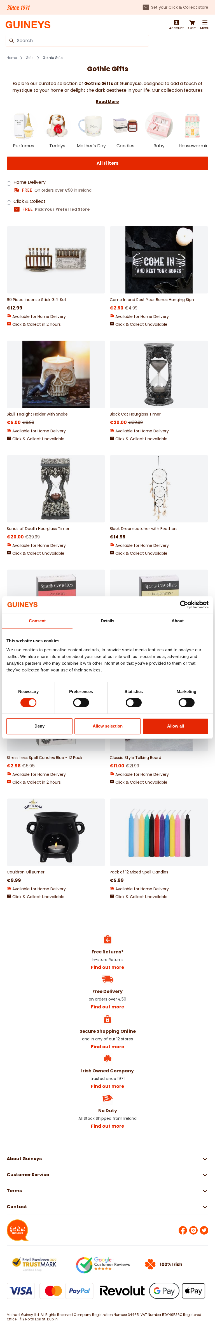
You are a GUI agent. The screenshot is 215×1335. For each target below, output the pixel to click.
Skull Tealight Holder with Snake (37, 414)
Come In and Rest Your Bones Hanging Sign (152, 299)
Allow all (175, 726)
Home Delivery (29, 182)
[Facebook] (183, 1230)
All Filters (107, 163)
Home (12, 58)
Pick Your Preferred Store (62, 209)
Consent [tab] (37, 620)
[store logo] (28, 25)
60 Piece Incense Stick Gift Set (36, 299)
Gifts (30, 58)
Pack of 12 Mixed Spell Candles (139, 872)
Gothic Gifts (53, 58)
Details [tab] (107, 620)
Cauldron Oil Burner (26, 872)
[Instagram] (193, 1230)
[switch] (81, 702)
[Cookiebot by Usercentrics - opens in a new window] (184, 604)
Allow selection (108, 726)
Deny (39, 726)
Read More (107, 101)
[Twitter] (204, 1230)
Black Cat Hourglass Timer (135, 414)
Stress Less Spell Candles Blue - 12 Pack (44, 757)
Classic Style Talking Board (135, 757)
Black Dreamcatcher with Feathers (143, 528)
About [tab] (178, 620)
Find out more (107, 967)
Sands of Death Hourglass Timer (38, 528)
